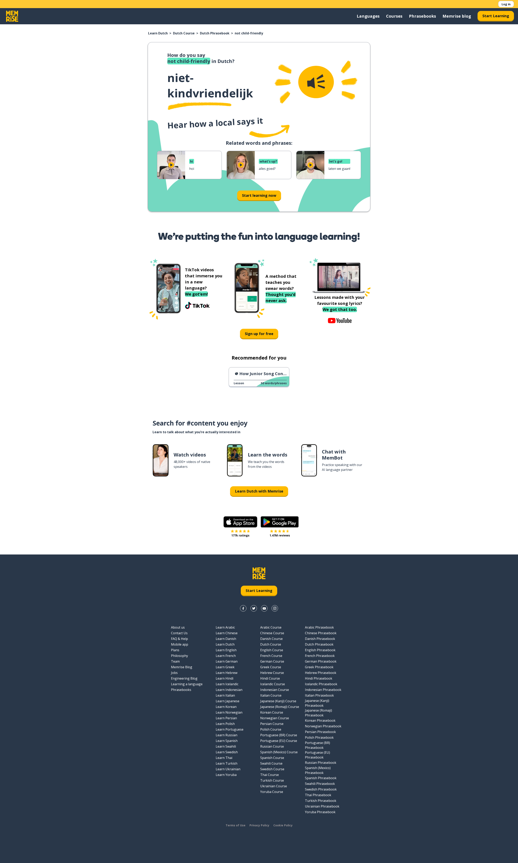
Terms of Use (235, 825)
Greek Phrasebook (319, 667)
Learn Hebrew (226, 672)
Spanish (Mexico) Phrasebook (318, 770)
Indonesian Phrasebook (323, 689)
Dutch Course (184, 33)
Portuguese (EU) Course (278, 740)
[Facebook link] (243, 608)
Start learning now (259, 195)
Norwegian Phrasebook (323, 726)
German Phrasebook (320, 661)
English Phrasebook (320, 650)
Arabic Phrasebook (319, 627)
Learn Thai (224, 758)
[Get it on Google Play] (280, 522)
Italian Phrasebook (319, 695)
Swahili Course (271, 763)
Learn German (227, 661)
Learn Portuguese (229, 729)
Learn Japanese (227, 701)
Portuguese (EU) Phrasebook (317, 755)
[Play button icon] (171, 165)
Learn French (226, 655)
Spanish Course (272, 758)
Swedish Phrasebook (321, 789)
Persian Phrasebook (320, 732)
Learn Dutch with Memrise (259, 491)
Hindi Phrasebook (318, 678)
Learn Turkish (226, 763)
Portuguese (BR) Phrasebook (317, 745)
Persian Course (271, 723)
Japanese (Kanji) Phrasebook (317, 703)
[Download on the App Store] (240, 522)
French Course (271, 655)
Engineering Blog (184, 678)
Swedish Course (272, 769)
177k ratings (240, 535)
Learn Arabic (225, 627)
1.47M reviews (280, 535)
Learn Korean (226, 706)
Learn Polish (225, 723)
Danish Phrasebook (320, 638)
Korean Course (271, 712)
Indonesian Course (274, 689)
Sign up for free (259, 333)
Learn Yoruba (226, 775)
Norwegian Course (274, 718)
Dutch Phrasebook (214, 33)
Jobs (174, 672)
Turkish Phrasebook (320, 800)
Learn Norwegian (229, 712)
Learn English (226, 650)
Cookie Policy (283, 825)
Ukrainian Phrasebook (322, 806)
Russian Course (272, 746)
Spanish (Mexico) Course (279, 752)
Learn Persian (226, 718)
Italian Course (270, 695)
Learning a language (187, 684)
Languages (368, 16)
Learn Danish (226, 638)
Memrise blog (457, 16)
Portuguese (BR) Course (278, 735)
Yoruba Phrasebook (320, 812)
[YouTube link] (264, 608)
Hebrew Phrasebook (320, 672)
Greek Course (270, 667)
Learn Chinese (227, 633)
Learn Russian (226, 735)
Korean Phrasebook (320, 720)
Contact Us (179, 633)
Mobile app (179, 644)
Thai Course (269, 775)
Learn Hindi (224, 678)
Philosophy (179, 655)
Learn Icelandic (227, 684)
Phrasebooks (422, 16)
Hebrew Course (272, 672)
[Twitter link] (254, 608)
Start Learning (495, 15)
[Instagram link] (275, 608)
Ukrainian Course (273, 786)
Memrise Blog (181, 667)
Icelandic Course (272, 684)
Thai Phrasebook (318, 795)
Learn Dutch (158, 33)
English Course (271, 650)
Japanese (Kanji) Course (278, 701)
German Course (272, 661)
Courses (394, 16)
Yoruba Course (271, 792)
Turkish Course (272, 780)
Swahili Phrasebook (320, 783)
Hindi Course (270, 678)
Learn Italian (225, 695)
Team (175, 661)
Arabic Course (270, 627)
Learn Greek (225, 667)
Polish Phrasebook (319, 737)
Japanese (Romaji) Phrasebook (318, 712)
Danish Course (271, 638)
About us (178, 627)
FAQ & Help (179, 638)
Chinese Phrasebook (320, 633)
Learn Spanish (227, 740)
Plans (175, 650)
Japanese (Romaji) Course (279, 706)
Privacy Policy (259, 825)
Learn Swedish (227, 752)
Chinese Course (272, 633)
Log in (506, 4)
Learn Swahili (226, 746)
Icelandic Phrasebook (321, 684)
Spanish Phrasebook (320, 778)
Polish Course (270, 729)
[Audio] (316, 82)
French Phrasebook (320, 655)
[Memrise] (12, 16)
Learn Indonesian (229, 689)
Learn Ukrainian (228, 769)
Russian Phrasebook (320, 762)
